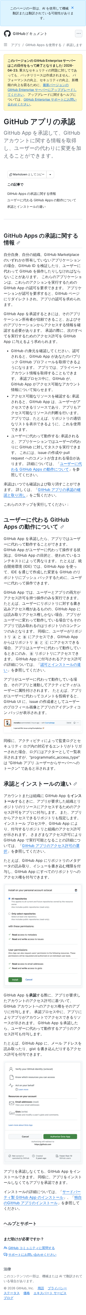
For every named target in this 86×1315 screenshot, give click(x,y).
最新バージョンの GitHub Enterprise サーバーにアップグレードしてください (42, 89)
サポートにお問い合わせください (32, 1254)
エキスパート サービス (50, 1293)
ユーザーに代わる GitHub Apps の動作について (36, 523)
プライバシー (57, 1288)
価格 (26, 1293)
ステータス (12, 1293)
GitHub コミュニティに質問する (31, 1248)
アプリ (16, 45)
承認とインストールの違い (38, 783)
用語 (41, 1288)
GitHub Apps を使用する (43, 45)
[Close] (73, 7)
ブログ (8, 1298)
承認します (74, 45)
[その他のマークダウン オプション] (50, 174)
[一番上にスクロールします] (75, 1304)
